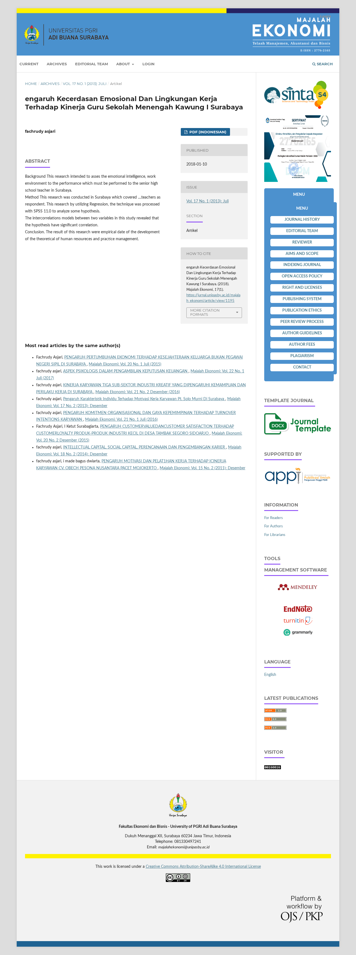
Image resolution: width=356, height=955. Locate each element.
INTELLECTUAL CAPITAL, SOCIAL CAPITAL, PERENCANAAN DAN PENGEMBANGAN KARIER (144, 447)
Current (28, 64)
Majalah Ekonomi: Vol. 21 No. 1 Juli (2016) (121, 420)
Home (31, 83)
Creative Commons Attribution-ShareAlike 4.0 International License (203, 867)
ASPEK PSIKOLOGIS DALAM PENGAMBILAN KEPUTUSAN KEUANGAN (126, 371)
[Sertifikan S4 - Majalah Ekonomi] (297, 181)
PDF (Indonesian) (207, 132)
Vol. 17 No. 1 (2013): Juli (85, 83)
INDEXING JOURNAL (302, 265)
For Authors (273, 526)
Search (324, 64)
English (270, 675)
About (123, 64)
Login (148, 64)
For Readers (273, 518)
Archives (57, 64)
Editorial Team (91, 64)
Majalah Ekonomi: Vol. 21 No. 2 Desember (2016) (137, 392)
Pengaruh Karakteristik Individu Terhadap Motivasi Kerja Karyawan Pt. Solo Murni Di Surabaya (144, 399)
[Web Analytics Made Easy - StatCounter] (272, 768)
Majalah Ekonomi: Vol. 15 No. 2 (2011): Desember (202, 468)
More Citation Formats (205, 312)
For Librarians (274, 535)
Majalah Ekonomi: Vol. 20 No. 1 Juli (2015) (125, 364)
